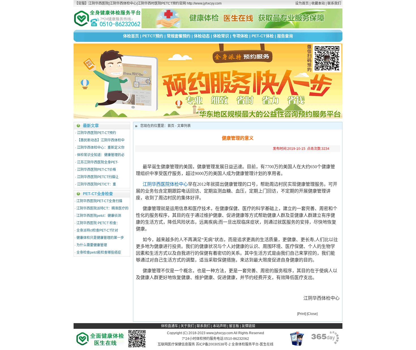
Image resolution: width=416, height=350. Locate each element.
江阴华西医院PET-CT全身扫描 (99, 201)
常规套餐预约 (178, 36)
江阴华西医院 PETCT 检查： (98, 223)
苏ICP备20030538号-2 (213, 344)
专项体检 (240, 36)
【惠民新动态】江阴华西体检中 (101, 140)
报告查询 (285, 36)
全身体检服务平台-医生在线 (252, 344)
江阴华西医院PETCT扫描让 (98, 177)
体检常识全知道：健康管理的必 (101, 155)
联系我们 (334, 3)
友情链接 (248, 326)
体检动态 (202, 36)
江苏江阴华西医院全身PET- (97, 162)
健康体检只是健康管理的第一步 (100, 238)
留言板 (234, 326)
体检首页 (131, 36)
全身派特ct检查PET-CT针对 (97, 230)
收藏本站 (318, 3)
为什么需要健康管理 (91, 245)
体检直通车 (169, 326)
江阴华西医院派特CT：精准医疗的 (102, 208)
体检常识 (221, 36)
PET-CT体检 (263, 36)
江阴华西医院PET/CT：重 (96, 184)
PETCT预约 (152, 36)
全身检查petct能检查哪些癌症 (98, 252)
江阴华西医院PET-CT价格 (96, 170)
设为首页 (302, 3)
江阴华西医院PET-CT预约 (96, 133)
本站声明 (219, 326)
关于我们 (187, 326)
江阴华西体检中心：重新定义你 (101, 148)
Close (312, 314)
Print (301, 314)
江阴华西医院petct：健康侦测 (98, 216)
